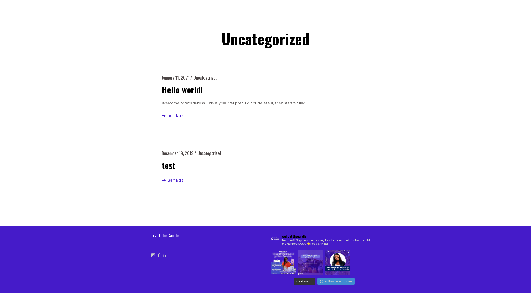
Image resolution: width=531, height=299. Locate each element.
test (168, 165)
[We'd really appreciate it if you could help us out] (310, 262)
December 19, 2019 (178, 153)
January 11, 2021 (176, 77)
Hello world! (182, 89)
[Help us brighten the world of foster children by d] (337, 262)
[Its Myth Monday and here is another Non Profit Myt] (283, 262)
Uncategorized (205, 77)
